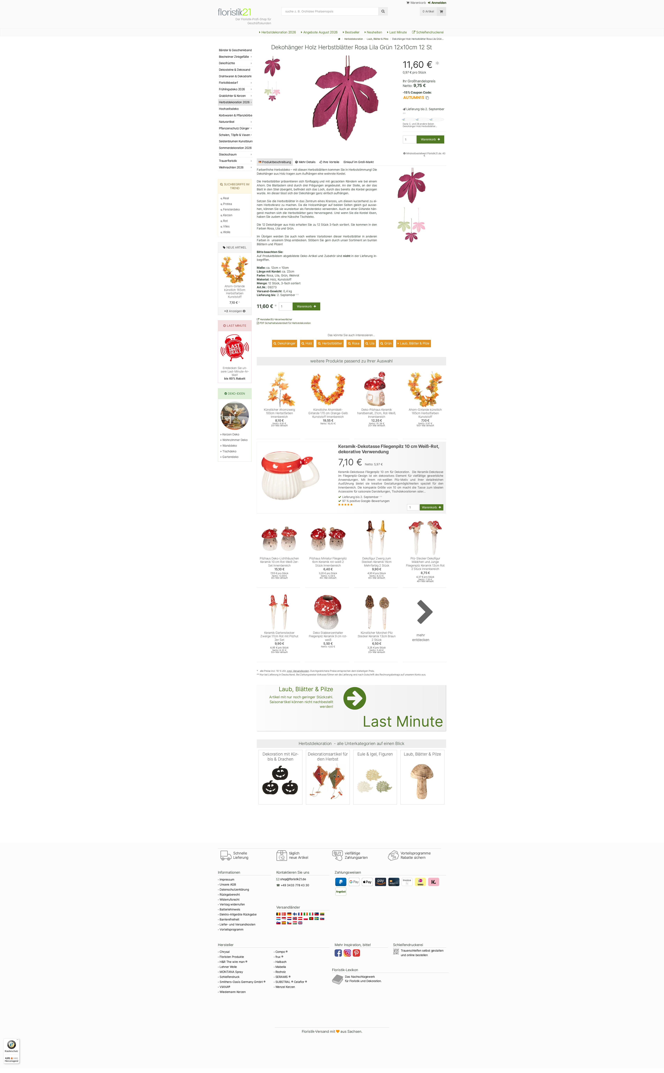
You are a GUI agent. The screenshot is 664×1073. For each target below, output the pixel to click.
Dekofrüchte (227, 63)
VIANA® (225, 987)
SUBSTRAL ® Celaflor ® (291, 982)
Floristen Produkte (232, 957)
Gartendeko (230, 457)
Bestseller (351, 32)
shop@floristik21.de (293, 879)
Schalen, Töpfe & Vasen (234, 135)
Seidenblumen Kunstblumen (235, 141)
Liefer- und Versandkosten (237, 924)
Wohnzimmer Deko (234, 440)
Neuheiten (374, 32)
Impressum (227, 879)
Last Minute (398, 32)
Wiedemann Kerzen (233, 992)
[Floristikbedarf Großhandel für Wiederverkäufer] (238, 11)
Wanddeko (229, 445)
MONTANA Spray (231, 972)
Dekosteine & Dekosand (234, 69)
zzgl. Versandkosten (298, 670)
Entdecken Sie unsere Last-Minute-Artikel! (235, 373)
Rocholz (280, 972)
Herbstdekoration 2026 (278, 32)
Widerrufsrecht (229, 899)
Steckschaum (228, 154)
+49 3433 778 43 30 (295, 885)
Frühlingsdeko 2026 (232, 89)
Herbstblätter (331, 343)
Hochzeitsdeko (228, 108)
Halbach (281, 962)
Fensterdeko (231, 209)
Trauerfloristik (228, 161)
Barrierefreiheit (229, 919)
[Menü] (17, 1040)
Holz (308, 343)
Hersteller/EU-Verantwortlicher (275, 319)
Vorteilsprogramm (231, 929)
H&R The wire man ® (233, 962)
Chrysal (225, 952)
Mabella (280, 967)
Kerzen (227, 215)
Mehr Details (307, 162)
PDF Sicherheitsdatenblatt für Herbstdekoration (285, 322)
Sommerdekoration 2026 (235, 148)
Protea (227, 204)
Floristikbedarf (228, 82)
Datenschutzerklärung (234, 889)
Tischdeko (229, 451)
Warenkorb (417, 2)
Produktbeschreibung (276, 162)
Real (225, 198)
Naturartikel (226, 121)
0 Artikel (428, 11)
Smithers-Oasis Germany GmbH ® (242, 982)
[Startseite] (339, 38)
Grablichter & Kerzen (232, 96)
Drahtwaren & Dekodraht (235, 76)
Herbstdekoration (353, 38)
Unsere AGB (228, 884)
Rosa (355, 343)
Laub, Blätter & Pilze (377, 38)
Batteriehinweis (230, 909)
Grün (388, 343)
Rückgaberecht (230, 894)
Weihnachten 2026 (231, 167)
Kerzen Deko (230, 434)
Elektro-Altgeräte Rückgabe (238, 914)
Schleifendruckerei (429, 32)
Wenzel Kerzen (285, 987)
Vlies (226, 226)
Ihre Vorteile (330, 162)
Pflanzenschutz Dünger (234, 128)
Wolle (226, 232)
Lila (371, 343)
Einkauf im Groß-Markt (359, 162)
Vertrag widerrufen (232, 904)
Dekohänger (286, 343)
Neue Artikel (237, 247)
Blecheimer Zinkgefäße (234, 56)
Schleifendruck (229, 977)
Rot (225, 221)
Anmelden (438, 2)
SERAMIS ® (282, 977)
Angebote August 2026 (320, 32)
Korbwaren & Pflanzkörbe (235, 115)
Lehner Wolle (228, 967)
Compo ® (281, 952)
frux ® (279, 957)
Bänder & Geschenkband (235, 50)
